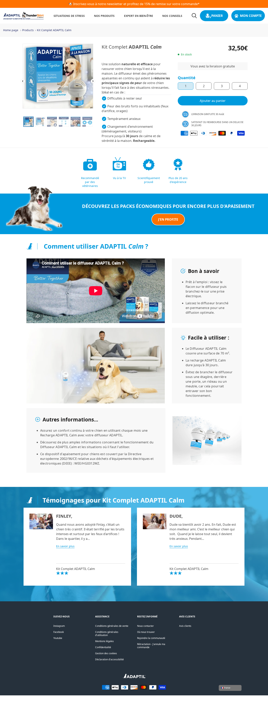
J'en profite (168, 219)
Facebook (58, 632)
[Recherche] (194, 15)
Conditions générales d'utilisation (106, 633)
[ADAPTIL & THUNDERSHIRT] (134, 677)
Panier (217, 16)
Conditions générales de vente (111, 626)
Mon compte (251, 16)
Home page (10, 30)
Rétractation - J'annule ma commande (151, 645)
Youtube (57, 638)
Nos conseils (172, 16)
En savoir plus (65, 546)
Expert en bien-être (138, 16)
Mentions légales (104, 641)
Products (28, 30)
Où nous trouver (146, 632)
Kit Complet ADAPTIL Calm (54, 30)
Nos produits (104, 16)
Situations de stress (69, 16)
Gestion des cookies (106, 653)
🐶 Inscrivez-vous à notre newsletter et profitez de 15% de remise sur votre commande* (134, 4)
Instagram (59, 626)
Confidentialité (103, 647)
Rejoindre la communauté (151, 638)
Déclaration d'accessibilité (109, 659)
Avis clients (185, 626)
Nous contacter (145, 626)
